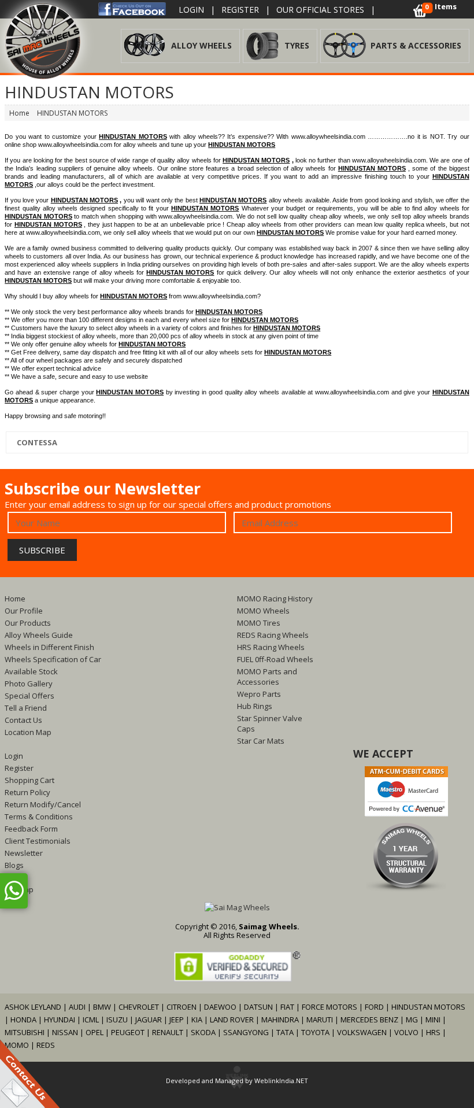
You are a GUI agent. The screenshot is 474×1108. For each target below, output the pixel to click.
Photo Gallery (29, 683)
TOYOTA (316, 1032)
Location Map (28, 732)
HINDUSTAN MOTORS (428, 1007)
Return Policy (27, 792)
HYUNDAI (59, 1019)
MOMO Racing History (275, 598)
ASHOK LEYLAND (33, 1007)
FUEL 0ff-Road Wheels (275, 659)
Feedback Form (31, 828)
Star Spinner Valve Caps (269, 723)
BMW (102, 1007)
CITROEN (181, 1007)
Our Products (28, 623)
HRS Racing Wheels (271, 647)
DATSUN (258, 1007)
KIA (196, 1019)
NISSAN (65, 1032)
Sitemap (19, 889)
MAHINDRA (280, 1019)
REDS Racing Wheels (273, 635)
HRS (433, 1032)
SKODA (203, 1032)
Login (191, 9)
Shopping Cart (29, 780)
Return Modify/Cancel (43, 804)
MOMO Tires (258, 623)
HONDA (23, 1019)
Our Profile (24, 610)
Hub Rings (254, 706)
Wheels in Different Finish (49, 647)
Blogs (14, 865)
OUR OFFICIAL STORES (320, 9)
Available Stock (31, 671)
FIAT (287, 1007)
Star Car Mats (260, 741)
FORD (374, 1007)
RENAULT (167, 1032)
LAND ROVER (232, 1019)
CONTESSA (36, 442)
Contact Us (23, 720)
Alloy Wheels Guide (39, 635)
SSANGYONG (246, 1032)
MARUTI (319, 1019)
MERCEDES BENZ (369, 1019)
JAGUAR (148, 1019)
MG (412, 1019)
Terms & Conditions (39, 816)
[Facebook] (132, 8)
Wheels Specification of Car (53, 659)
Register (240, 9)
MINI (432, 1019)
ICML (91, 1019)
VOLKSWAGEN (362, 1032)
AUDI (77, 1007)
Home (15, 598)
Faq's (14, 877)
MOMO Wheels (263, 610)
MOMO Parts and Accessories (267, 676)
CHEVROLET (138, 1007)
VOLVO (406, 1032)
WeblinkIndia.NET (281, 1080)
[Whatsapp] (14, 890)
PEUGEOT (128, 1032)
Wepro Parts (259, 694)
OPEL (94, 1032)
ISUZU (117, 1019)
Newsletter (24, 853)
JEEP (177, 1019)
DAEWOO (220, 1007)
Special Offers (29, 695)
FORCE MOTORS (329, 1007)
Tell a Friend (26, 708)
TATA (285, 1032)
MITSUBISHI (25, 1032)
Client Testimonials (38, 841)
